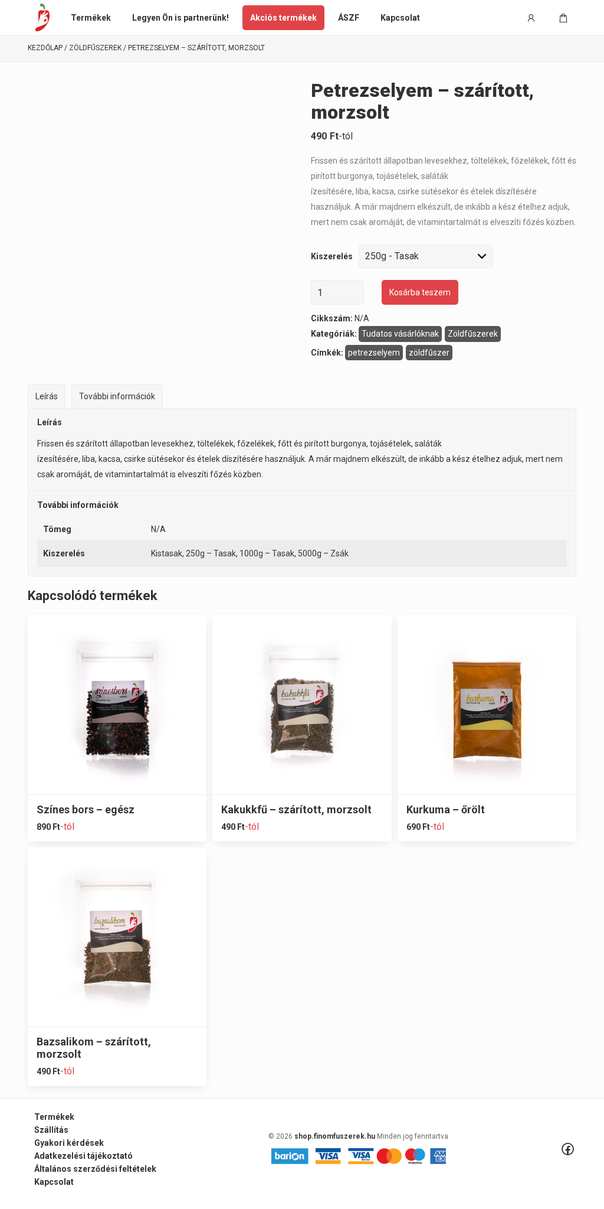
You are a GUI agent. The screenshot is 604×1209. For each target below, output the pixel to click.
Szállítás (51, 1130)
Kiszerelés (332, 256)
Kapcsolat (400, 17)
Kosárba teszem (420, 292)
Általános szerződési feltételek (95, 1169)
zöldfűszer (429, 352)
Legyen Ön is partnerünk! (180, 17)
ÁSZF (348, 17)
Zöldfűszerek (95, 48)
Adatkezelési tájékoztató (83, 1156)
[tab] (46, 396)
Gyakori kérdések (69, 1143)
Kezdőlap (45, 48)
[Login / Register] (531, 18)
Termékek (91, 17)
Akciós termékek (283, 17)
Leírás (46, 396)
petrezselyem (374, 352)
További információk (117, 396)
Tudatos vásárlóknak (400, 333)
